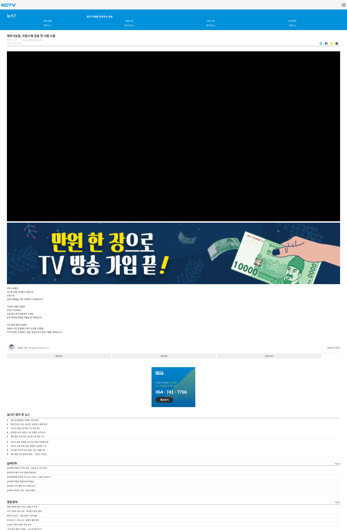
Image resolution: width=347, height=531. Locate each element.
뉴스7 (11, 15)
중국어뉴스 (129, 25)
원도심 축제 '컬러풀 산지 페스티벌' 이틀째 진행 (29, 442)
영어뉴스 (48, 25)
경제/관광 (129, 20)
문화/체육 (292, 20)
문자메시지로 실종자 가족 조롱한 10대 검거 (28, 432)
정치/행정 (48, 20)
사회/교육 (211, 20)
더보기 (337, 463)
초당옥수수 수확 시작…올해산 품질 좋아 (23, 520)
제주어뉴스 (211, 25)
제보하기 (164, 399)
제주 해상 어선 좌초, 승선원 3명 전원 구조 (27, 436)
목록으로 (58, 356)
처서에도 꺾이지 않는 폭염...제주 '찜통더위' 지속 (30, 450)
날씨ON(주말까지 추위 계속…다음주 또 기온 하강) (27, 468)
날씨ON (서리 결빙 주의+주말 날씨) (21, 485)
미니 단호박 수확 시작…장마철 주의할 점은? (24, 511)
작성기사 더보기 (333, 347)
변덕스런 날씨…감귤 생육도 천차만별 (22, 515)
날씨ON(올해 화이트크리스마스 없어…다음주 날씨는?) (29, 476)
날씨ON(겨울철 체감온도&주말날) (20, 481)
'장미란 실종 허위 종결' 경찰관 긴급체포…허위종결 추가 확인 (35, 446)
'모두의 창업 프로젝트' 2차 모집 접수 (25, 428)
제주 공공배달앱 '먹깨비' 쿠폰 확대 (24, 420)
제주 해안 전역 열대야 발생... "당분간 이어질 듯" (30, 454)
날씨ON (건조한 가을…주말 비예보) (21, 490)
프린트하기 (269, 356)
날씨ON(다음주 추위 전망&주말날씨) (21, 472)
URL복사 (164, 356)
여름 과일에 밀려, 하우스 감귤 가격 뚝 (22, 506)
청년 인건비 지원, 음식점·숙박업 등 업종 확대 (29, 424)
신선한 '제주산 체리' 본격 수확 (19, 524)
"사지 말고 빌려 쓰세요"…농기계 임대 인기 (24, 529)
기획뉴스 (292, 25)
